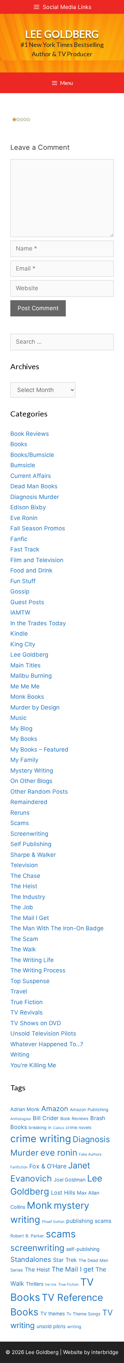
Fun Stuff (22, 581)
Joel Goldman (69, 1180)
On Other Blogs (31, 780)
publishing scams (88, 1220)
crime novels (79, 1127)
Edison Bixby (28, 507)
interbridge (104, 1352)
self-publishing (83, 1249)
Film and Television (36, 560)
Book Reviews (29, 433)
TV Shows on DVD (35, 1023)
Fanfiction (19, 1167)
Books (18, 444)
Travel (18, 991)
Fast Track (24, 549)
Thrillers (34, 1284)
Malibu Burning (31, 675)
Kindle (19, 633)
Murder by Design (35, 707)
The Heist (23, 886)
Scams (19, 823)
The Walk (23, 949)
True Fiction (26, 1002)
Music (18, 717)
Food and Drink (31, 570)
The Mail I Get (29, 917)
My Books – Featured (39, 749)
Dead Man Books (34, 486)
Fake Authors (90, 1154)
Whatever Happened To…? (46, 1044)
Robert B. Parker (27, 1235)
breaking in (40, 1127)
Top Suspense (30, 981)
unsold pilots (51, 1326)
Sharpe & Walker (33, 854)
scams (61, 1234)
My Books (23, 738)
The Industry (27, 896)
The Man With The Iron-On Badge (57, 928)
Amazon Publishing (89, 1109)
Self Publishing (30, 844)
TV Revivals (26, 1012)
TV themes (52, 1313)
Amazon (54, 1108)
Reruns (20, 812)
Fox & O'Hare (47, 1166)
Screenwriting (29, 833)
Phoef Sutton (53, 1221)
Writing (19, 1054)
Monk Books (27, 696)
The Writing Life (32, 960)
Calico (58, 1128)
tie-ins (50, 1284)
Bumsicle (22, 465)
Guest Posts (27, 602)
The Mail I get (73, 1269)
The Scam (24, 938)
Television (24, 865)
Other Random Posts (39, 791)
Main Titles (25, 665)
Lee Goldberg (62, 34)
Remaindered (29, 801)
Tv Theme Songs (83, 1313)
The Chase (25, 875)
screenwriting (37, 1248)
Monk (39, 1205)
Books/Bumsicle (32, 454)
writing (74, 1326)
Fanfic (18, 539)
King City (22, 644)
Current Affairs (30, 475)
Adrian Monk (25, 1109)
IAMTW (20, 612)
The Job (21, 907)
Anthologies (20, 1119)
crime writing (40, 1138)
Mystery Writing (31, 770)
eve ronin (58, 1152)
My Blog (21, 728)
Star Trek (65, 1259)
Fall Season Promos (37, 528)
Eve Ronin (24, 517)
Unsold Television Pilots (43, 1033)
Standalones (30, 1259)
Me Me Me (25, 686)
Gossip (19, 591)
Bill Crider (46, 1118)
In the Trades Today (38, 623)
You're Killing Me (33, 1065)
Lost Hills (63, 1192)
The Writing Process (37, 970)
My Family (24, 759)
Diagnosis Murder (34, 496)
